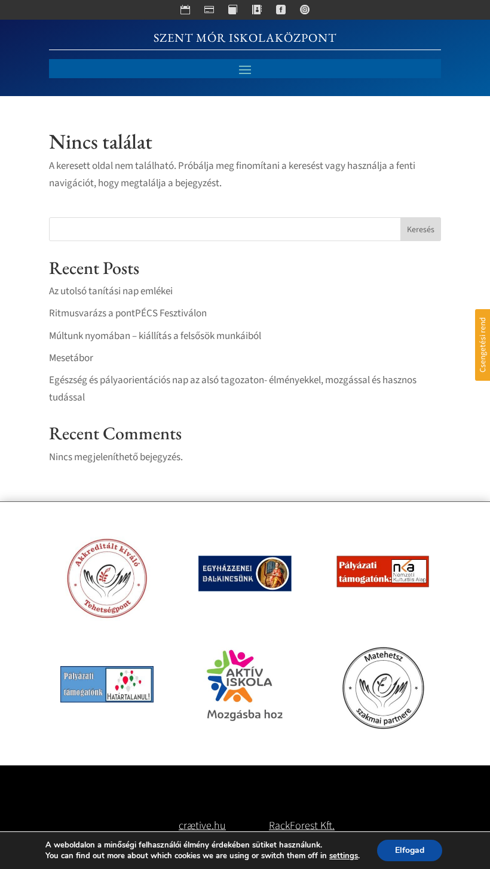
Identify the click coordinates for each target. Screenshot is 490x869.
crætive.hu (202, 825)
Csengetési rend (482, 345)
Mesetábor (71, 358)
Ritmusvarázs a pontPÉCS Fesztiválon (128, 313)
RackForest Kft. (302, 825)
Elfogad (409, 850)
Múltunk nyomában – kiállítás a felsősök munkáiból (155, 336)
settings (343, 855)
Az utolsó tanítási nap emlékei (111, 291)
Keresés (420, 230)
